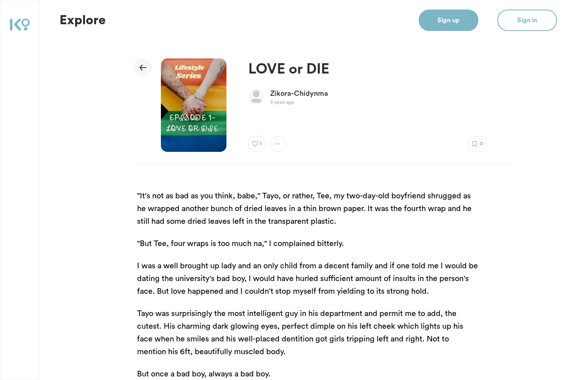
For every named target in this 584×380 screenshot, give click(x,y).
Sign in (527, 20)
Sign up (448, 20)
